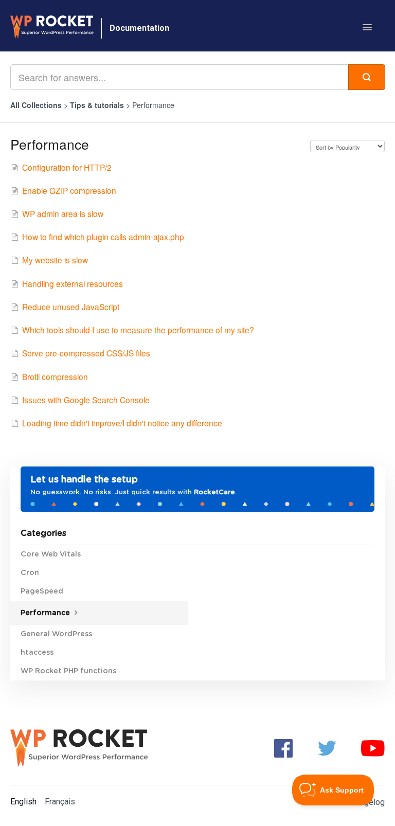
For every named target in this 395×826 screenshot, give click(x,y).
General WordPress (56, 634)
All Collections (36, 105)
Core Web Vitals (51, 554)
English (23, 801)
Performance (46, 613)
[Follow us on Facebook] (283, 747)
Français (60, 801)
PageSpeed (42, 591)
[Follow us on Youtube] (373, 747)
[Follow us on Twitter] (327, 747)
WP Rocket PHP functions (68, 671)
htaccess (37, 652)
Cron (30, 573)
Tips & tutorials (98, 105)
